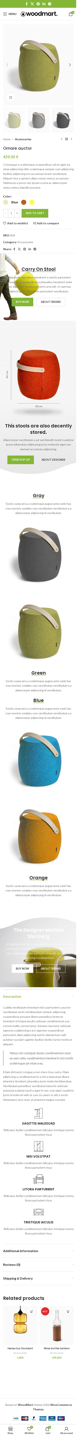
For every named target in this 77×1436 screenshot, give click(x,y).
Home (7, 139)
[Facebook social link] (26, 4)
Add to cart (35, 213)
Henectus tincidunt (20, 1348)
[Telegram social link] (50, 4)
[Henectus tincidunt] (20, 1325)
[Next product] (71, 139)
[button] (7, 65)
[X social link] (32, 4)
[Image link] (38, 554)
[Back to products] (66, 139)
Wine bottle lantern (57, 1348)
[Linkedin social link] (44, 4)
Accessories (23, 139)
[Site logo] (39, 13)
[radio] (5, 202)
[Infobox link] (38, 1122)
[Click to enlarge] (10, 97)
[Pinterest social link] (38, 4)
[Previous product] (61, 139)
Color (7, 196)
